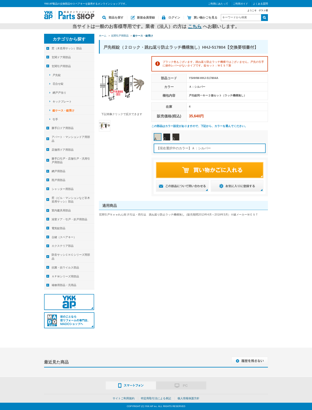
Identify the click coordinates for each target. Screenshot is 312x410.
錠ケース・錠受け (63, 110)
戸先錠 (57, 75)
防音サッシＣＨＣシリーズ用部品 (71, 256)
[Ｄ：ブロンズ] (176, 137)
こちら (195, 26)
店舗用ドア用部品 (63, 149)
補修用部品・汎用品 (64, 285)
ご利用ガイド (240, 3)
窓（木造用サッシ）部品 (67, 48)
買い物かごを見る (205, 17)
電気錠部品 (58, 228)
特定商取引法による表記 (156, 398)
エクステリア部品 (63, 245)
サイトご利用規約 (124, 398)
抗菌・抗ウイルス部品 (65, 267)
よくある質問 (260, 3)
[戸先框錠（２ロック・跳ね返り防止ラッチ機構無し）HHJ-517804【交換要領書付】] (104, 125)
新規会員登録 (146, 17)
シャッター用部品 (63, 189)
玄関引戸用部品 (61, 66)
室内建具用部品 (61, 210)
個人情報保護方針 (188, 398)
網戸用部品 (58, 171)
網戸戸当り (59, 92)
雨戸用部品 (58, 180)
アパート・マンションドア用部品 (71, 138)
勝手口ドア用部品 (63, 128)
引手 (55, 119)
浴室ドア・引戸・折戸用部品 (69, 219)
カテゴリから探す (69, 39)
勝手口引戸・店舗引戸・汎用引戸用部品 (71, 160)
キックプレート (62, 101)
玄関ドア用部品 (61, 57)
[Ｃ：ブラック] (167, 137)
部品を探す (116, 17)
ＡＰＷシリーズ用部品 (65, 276)
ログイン (174, 17)
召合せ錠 (58, 83)
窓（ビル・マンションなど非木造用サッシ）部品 (71, 199)
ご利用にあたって (218, 3)
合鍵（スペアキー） (64, 237)
